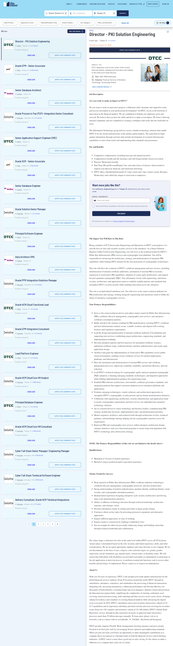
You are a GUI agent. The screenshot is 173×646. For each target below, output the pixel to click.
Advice (111, 4)
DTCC (19, 46)
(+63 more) (34, 70)
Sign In (165, 4)
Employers (153, 4)
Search (122, 13)
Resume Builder (97, 4)
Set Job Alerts (74, 31)
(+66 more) (36, 382)
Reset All (125, 23)
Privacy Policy (130, 221)
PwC (18, 70)
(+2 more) (38, 118)
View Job (31, 55)
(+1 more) (34, 46)
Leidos (19, 94)
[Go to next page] (57, 524)
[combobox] (58, 13)
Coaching (122, 4)
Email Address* (100, 197)
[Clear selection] (66, 13)
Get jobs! (121, 214)
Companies (82, 4)
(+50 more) (39, 455)
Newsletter (136, 4)
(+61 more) (34, 166)
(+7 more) (37, 504)
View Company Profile (100, 87)
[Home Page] (10, 4)
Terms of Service (118, 221)
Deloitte (20, 118)
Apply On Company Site (65, 55)
